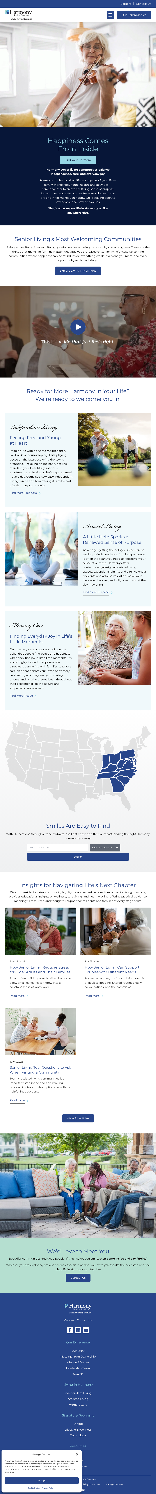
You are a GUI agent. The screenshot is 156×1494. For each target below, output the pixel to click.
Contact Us (143, 4)
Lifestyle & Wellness (78, 1429)
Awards (78, 1374)
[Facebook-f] (70, 1330)
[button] (77, 1454)
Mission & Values (78, 1362)
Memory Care (78, 1404)
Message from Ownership (78, 1356)
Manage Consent (115, 1484)
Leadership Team (78, 1368)
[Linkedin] (78, 1330)
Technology (78, 1435)
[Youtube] (86, 1330)
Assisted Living (78, 1399)
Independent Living (78, 1393)
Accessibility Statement (88, 1484)
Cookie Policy (33, 1488)
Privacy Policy (47, 1488)
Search (78, 856)
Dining (78, 1424)
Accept (41, 1480)
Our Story (78, 1350)
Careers (126, 4)
